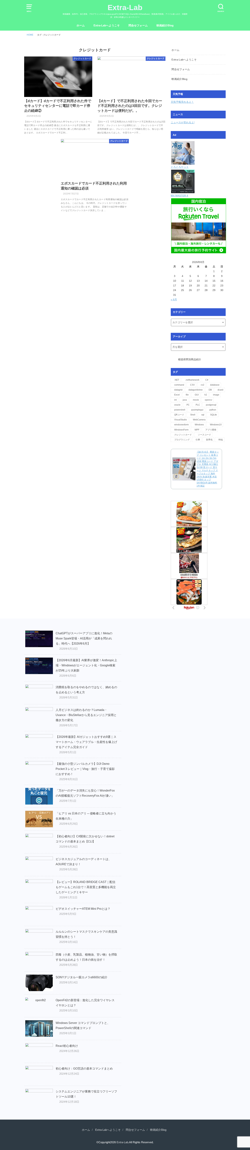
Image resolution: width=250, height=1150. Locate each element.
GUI (197, 394)
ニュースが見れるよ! (183, 122)
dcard (220, 390)
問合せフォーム (138, 25)
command (179, 385)
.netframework (192, 380)
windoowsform (181, 424)
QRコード (179, 414)
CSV (192, 385)
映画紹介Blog (164, 25)
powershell (179, 410)
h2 (205, 394)
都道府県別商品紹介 (189, 359)
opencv (208, 400)
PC (188, 405)
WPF (197, 429)
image (216, 394)
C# (206, 380)
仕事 (198, 439)
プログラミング (182, 439)
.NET (176, 380)
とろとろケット (180, 166)
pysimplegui (197, 410)
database (214, 385)
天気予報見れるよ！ (182, 101)
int (175, 400)
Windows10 (216, 424)
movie (196, 400)
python (212, 410)
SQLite (213, 414)
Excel (177, 394)
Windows (199, 424)
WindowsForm (181, 429)
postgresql (211, 405)
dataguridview (196, 390)
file (187, 394)
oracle (177, 405)
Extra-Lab (125, 7)
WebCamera (199, 419)
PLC (198, 405)
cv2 (202, 385)
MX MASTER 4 (179, 195)
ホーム (81, 25)
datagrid (178, 390)
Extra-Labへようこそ (107, 25)
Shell (192, 414)
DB (210, 390)
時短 (221, 439)
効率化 (209, 439)
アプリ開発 (210, 429)
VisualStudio (180, 419)
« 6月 (174, 299)
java (185, 400)
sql (202, 414)
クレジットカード (183, 434)
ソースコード (204, 434)
